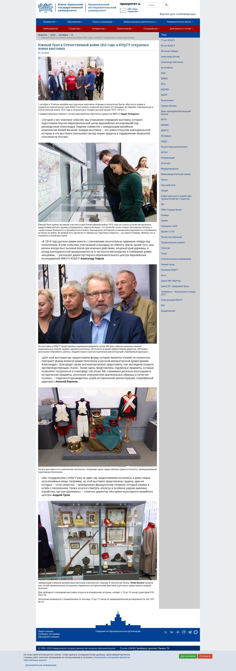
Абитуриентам (50, 28)
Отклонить (205, 656)
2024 (52, 34)
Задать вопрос (45, 631)
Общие (164, 190)
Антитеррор (167, 67)
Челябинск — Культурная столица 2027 (178, 293)
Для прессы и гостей (180, 28)
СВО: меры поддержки (133, 10)
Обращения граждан (48, 636)
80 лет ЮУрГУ (168, 45)
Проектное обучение (171, 237)
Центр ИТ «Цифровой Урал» (175, 286)
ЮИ (162, 305)
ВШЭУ (164, 95)
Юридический (168, 311)
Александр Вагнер (170, 56)
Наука (164, 179)
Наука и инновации (102, 22)
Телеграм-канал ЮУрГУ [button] (190, 632)
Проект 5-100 (167, 231)
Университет (49, 22)
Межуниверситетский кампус (176, 174)
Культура (165, 163)
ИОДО (164, 141)
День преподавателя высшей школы (176, 112)
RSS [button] (165, 632)
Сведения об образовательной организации (118, 631)
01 (72, 34)
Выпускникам (124, 28)
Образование (74, 22)
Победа (165, 215)
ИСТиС (164, 152)
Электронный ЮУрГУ (171, 300)
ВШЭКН (165, 89)
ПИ (162, 204)
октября (63, 34)
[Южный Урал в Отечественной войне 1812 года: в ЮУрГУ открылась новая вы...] (97, 78)
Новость (42, 34)
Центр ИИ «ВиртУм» (171, 281)
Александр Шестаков (172, 62)
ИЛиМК (165, 125)
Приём (164, 220)
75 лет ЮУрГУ (168, 40)
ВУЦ (163, 84)
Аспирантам (98, 28)
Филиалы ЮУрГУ (169, 270)
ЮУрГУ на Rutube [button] (184, 632)
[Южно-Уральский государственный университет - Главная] (77, 8)
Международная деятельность (140, 22)
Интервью (166, 136)
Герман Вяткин (168, 106)
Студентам (74, 28)
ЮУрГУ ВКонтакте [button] (171, 632)
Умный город (167, 264)
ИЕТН (164, 119)
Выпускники (167, 100)
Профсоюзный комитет (173, 242)
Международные (169, 168)
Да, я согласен (188, 656)
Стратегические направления (176, 259)
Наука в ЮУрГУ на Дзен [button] (177, 632)
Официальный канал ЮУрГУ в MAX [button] (196, 632)
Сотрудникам (151, 28)
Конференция (168, 158)
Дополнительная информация (40, 665)
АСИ (163, 73)
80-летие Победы (169, 51)
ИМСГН (165, 130)
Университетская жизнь (179, 22)
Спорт (164, 253)
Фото (163, 275)
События (165, 248)
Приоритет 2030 (169, 226)
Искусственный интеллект (174, 147)
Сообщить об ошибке (49, 634)
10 (42, 53)
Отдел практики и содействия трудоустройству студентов (176, 197)
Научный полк (168, 185)
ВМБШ (164, 78)
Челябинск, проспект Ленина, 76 (152, 648)
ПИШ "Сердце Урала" (171, 209)
